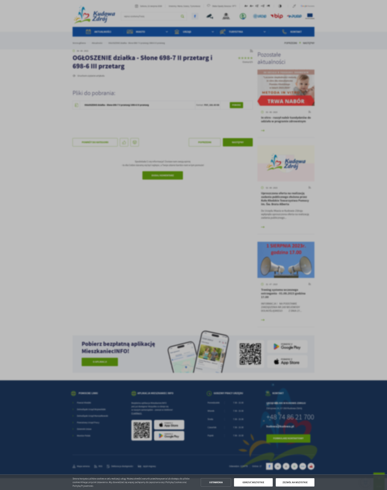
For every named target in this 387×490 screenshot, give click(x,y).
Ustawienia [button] (216, 482)
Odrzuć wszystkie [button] (253, 482)
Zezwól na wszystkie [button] (295, 482)
